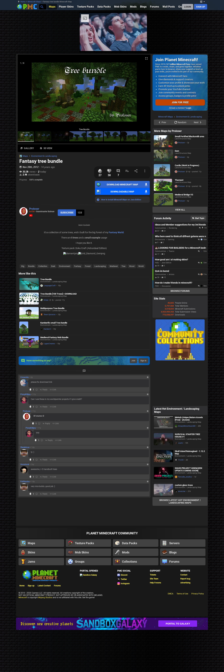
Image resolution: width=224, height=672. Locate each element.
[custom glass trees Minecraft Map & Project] (163, 490)
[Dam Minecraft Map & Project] (163, 156)
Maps (25, 156)
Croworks (24, 377)
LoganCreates (49, 344)
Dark (53, 266)
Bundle (31, 266)
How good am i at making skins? (171, 259)
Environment (64, 266)
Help (157, 263)
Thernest (179, 180)
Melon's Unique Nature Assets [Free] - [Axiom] (189, 418)
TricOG (180, 460)
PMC (157, 286)
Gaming (171, 239)
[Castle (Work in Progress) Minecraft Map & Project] (163, 170)
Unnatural (24, 464)
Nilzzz (46, 300)
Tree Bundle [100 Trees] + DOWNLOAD (58, 294)
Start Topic (199, 218)
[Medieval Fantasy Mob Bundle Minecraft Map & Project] (29, 342)
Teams (171, 251)
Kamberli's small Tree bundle (53, 323)
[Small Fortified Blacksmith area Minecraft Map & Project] (163, 141)
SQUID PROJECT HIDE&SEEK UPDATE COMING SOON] (188, 469)
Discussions (160, 239)
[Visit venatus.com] (140, 45)
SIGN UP (200, 6)
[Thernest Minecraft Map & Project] (163, 185)
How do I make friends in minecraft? (173, 282)
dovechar (181, 491)
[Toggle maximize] (146, 58)
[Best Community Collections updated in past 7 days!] (180, 360)
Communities (160, 228)
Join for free (180, 102)
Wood (131, 266)
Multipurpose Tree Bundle (52, 308)
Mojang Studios (45, 597)
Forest (88, 266)
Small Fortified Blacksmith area (189, 136)
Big (22, 266)
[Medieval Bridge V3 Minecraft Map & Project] (163, 199)
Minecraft (23, 597)
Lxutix (180, 443)
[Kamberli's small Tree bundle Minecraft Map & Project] (29, 328)
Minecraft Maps (34, 2)
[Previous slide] (24, 93)
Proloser (34, 208)
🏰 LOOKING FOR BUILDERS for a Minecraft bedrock (180, 248)
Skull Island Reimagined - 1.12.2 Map (190, 452)
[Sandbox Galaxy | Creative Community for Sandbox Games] (112, 624)
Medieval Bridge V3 (184, 194)
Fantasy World (116, 232)
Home (22, 2)
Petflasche (25, 481)
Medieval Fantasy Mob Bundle (54, 337)
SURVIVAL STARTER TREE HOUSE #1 (187, 435)
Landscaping (100, 266)
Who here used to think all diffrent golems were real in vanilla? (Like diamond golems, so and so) (180, 236)
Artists (171, 274)
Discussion (166, 286)
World (141, 266)
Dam (177, 151)
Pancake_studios (185, 477)
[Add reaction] (36, 389)
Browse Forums (180, 291)
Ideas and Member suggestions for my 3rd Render (180, 224)
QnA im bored (162, 271)
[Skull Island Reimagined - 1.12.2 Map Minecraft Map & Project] (163, 457)
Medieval (114, 266)
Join (133, 361)
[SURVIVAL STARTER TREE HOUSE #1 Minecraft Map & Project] (163, 440)
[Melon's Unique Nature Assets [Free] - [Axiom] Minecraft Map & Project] (163, 423)
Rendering (173, 228)
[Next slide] (144, 93)
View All (180, 209)
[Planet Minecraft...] (42, 7)
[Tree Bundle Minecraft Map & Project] (29, 284)
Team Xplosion (49, 314)
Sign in (143, 361)
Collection (42, 266)
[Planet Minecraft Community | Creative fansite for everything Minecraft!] (40, 575)
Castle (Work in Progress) (187, 165)
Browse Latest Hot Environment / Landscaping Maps (180, 501)
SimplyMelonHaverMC (187, 426)
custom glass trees (184, 485)
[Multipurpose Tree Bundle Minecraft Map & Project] (29, 313)
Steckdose (24, 447)
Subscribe (66, 212)
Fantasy (77, 266)
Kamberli (47, 329)
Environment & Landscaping (44, 156)
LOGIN (187, 6)
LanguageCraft (50, 286)
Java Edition (166, 263)
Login (188, 108)
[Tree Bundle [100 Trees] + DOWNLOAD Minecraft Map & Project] (29, 299)
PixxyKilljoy (25, 394)
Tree (123, 266)
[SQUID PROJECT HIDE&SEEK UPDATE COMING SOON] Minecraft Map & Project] (163, 474)
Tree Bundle (46, 279)
